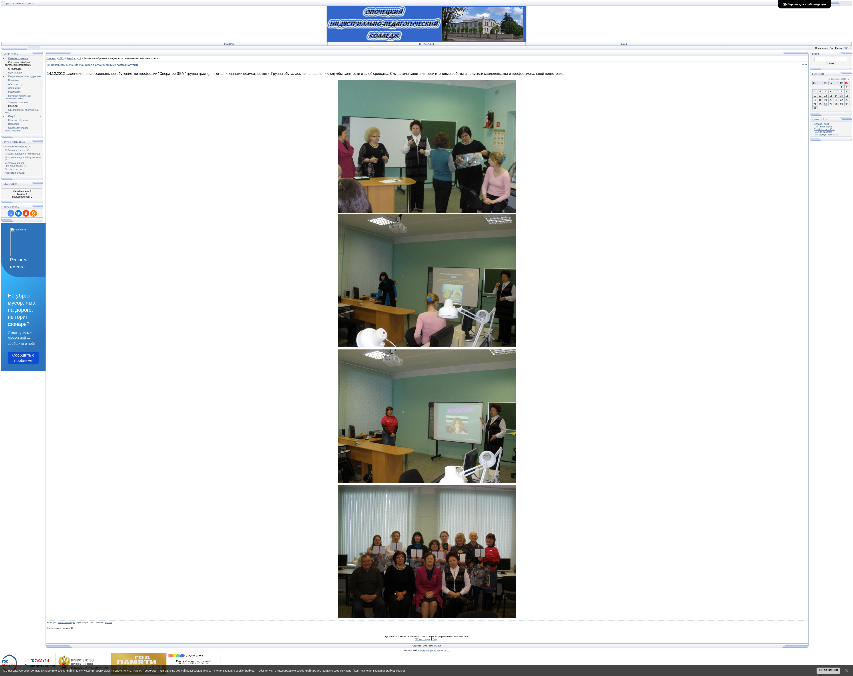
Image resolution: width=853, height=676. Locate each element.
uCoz (447, 650)
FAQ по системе (823, 132)
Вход (624, 44)
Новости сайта (13, 172)
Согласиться (828, 670)
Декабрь (71, 58)
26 (825, 104)
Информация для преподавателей (14, 164)
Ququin (108, 622)
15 (79, 58)
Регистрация (426, 44)
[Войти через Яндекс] (26, 213)
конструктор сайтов (429, 650)
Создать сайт (821, 124)
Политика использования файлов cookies (379, 670)
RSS (846, 48)
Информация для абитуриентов (23, 157)
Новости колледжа (15, 146)
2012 (61, 58)
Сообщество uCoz (824, 129)
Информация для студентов (21, 153)
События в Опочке (15, 150)
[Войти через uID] (11, 213)
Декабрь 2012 (838, 79)
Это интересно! (13, 169)
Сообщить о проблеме (23, 358)
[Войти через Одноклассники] (33, 213)
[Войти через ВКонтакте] (18, 213)
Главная (229, 44)
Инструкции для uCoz (826, 134)
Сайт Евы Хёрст (823, 126)
